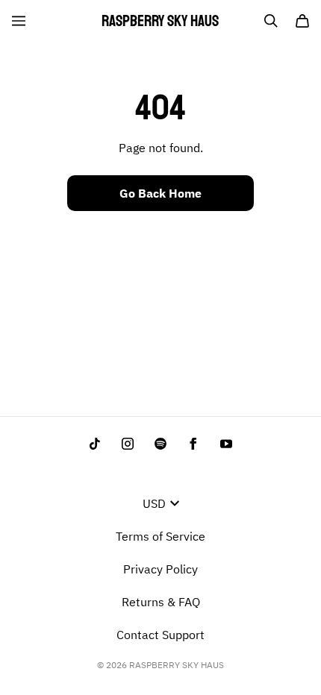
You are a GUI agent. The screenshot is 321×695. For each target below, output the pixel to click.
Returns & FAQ (161, 601)
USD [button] (154, 503)
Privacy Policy (160, 569)
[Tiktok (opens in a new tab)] (94, 444)
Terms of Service (160, 536)
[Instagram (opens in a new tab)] (127, 444)
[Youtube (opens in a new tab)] (226, 444)
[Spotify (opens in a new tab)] (160, 444)
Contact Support (160, 634)
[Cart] (302, 21)
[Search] (271, 21)
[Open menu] (18, 21)
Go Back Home (160, 193)
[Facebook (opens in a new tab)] (193, 444)
